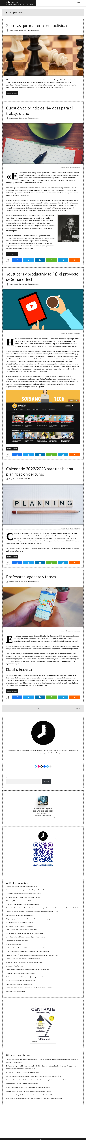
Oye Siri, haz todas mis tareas (28, 1083)
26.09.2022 (23, 30)
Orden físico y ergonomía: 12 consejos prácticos (21, 930)
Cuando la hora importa (13, 944)
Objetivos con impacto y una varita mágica (19, 915)
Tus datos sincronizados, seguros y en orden (20, 980)
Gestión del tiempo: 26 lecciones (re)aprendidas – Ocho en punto (27, 1059)
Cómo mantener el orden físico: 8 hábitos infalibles (22, 904)
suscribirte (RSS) (64, 750)
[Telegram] (63, 260)
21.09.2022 (23, 118)
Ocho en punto (12, 2)
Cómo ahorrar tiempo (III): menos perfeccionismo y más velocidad (27, 951)
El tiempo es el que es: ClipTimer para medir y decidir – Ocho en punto (29, 1066)
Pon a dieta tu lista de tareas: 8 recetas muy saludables (24, 962)
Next (77, 708)
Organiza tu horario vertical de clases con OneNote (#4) (42, 1076)
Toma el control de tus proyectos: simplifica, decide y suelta (25, 890)
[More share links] (74, 260)
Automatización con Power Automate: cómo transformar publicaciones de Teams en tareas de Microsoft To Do (42, 908)
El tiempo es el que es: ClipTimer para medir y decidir (23, 897)
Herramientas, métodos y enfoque (17, 940)
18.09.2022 (23, 284)
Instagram (44, 753)
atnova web (10, 1095)
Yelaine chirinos (11, 1083)
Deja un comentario (34, 30)
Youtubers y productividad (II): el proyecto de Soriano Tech (43, 309)
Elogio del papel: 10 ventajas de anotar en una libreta (34, 1087)
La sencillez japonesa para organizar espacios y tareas (23, 893)
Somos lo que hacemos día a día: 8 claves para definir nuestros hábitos (29, 988)
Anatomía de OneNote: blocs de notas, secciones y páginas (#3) (42, 1099)
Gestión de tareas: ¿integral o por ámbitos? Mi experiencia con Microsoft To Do (32, 911)
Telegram (59, 753)
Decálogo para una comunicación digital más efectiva (23, 959)
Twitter (37, 753)
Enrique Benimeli (13, 30)
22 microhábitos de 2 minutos (15, 991)
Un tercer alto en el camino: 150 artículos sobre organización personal (28, 948)
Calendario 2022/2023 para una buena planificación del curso (43, 504)
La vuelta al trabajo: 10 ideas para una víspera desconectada (25, 937)
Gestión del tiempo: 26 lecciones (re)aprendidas (21, 886)
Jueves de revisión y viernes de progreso (19, 926)
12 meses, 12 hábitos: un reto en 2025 (18, 901)
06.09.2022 (23, 581)
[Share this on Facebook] (17, 260)
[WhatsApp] (51, 260)
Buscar (8, 778)
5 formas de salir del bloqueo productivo (19, 984)
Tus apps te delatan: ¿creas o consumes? (19, 922)
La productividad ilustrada (14, 966)
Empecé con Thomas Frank (32, 346)
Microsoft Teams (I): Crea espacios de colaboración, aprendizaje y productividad (32, 955)
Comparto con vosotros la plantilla (26, 533)
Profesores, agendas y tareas (31, 576)
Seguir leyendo (12, 93)
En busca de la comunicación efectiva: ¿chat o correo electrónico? (27, 969)
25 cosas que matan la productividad (37, 25)
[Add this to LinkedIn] (40, 260)
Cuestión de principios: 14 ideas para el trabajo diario (43, 143)
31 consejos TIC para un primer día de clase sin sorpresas (24, 933)
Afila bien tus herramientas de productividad (20, 973)
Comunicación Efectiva (13, 1080)
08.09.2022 (23, 479)
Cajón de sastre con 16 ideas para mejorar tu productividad (25, 977)
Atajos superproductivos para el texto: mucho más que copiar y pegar (28, 919)
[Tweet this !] (28, 260)
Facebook (51, 753)
